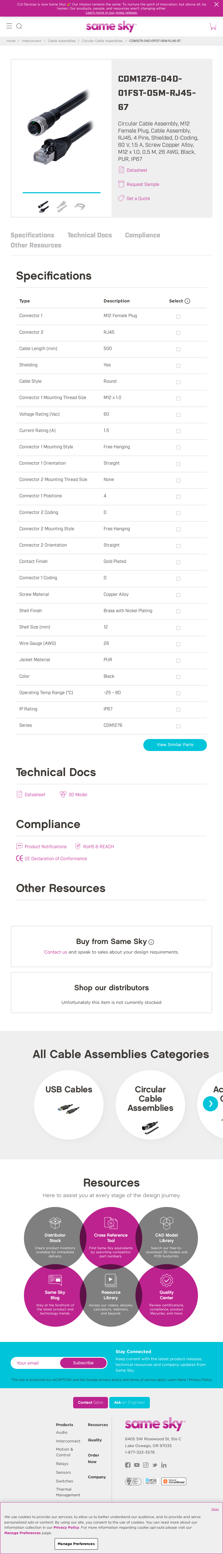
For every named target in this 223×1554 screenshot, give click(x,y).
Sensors (63, 1472)
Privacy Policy (200, 1380)
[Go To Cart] (211, 26)
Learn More (177, 1380)
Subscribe (83, 1363)
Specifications (32, 234)
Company (97, 1477)
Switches (64, 1481)
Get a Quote (138, 198)
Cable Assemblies (62, 40)
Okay (215, 1509)
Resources (98, 1425)
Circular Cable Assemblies (102, 40)
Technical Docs (89, 234)
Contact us (55, 952)
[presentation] (210, 1103)
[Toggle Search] (19, 27)
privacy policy (110, 1380)
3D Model (78, 794)
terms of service (143, 1380)
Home (11, 40)
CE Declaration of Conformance (56, 858)
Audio (61, 1432)
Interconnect (31, 40)
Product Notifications (46, 846)
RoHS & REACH (98, 846)
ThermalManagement (68, 1492)
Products (64, 1425)
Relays (62, 1463)
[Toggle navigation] (9, 27)
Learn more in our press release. (112, 12)
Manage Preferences (22, 1533)
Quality (95, 1440)
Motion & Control (64, 1452)
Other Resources (36, 245)
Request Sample (143, 184)
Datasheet (137, 170)
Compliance (142, 234)
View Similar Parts (175, 745)
